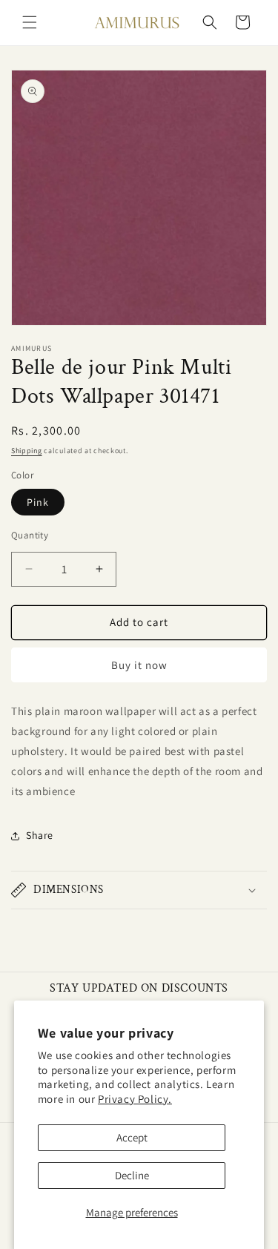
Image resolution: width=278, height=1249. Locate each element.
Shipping (26, 450)
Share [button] (39, 835)
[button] (29, 22)
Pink (38, 502)
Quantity (29, 535)
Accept (132, 1137)
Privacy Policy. (135, 1099)
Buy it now (139, 665)
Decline (132, 1175)
